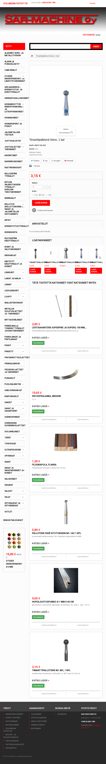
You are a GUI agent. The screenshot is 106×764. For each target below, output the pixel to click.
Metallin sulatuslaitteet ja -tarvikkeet (14, 311)
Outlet (8, 512)
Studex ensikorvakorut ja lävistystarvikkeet (15, 78)
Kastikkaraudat (13, 167)
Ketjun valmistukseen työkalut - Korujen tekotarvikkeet (13, 187)
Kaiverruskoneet (14, 161)
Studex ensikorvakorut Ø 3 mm (14, 564)
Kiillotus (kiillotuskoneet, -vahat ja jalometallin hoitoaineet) (14, 209)
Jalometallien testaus (12, 133)
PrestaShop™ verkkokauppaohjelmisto (20, 756)
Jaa (45, 161)
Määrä (34, 183)
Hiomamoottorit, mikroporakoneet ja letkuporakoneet (14, 108)
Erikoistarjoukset (13, 520)
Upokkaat (10, 456)
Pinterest (69, 161)
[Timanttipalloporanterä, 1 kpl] (81, 253)
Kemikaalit (10, 198)
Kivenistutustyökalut (17, 226)
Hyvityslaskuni (38, 718)
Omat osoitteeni (39, 721)
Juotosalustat (13, 141)
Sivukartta (10, 748)
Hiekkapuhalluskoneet (17, 98)
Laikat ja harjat (13, 278)
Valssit (8, 491)
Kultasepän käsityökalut (12, 239)
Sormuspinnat (12, 417)
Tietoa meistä (12, 741)
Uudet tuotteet (13, 718)
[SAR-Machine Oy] (51, 20)
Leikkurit (9, 272)
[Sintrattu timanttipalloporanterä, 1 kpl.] (66, 253)
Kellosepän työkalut (11, 174)
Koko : (35, 191)
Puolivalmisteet (13, 384)
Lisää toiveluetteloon (48, 351)
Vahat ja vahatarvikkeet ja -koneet (15, 470)
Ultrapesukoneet (14, 450)
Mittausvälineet (13, 320)
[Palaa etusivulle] (32, 56)
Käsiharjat (10, 255)
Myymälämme (12, 725)
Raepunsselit (12, 396)
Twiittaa (36, 161)
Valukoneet (11, 479)
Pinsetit (9, 351)
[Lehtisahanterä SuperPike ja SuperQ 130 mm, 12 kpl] (66, 306)
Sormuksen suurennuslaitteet (15, 424)
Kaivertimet (11, 155)
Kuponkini (36, 728)
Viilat (7, 497)
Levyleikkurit (12, 290)
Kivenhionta (11, 232)
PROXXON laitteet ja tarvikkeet (14, 371)
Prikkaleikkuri (12, 363)
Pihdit (8, 345)
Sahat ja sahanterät (11, 409)
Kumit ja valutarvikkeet (13, 248)
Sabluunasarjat (13, 390)
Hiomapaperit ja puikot (13, 125)
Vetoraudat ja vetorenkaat (12, 504)
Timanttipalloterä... (39, 262)
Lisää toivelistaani (45, 210)
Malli (31, 145)
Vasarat (9, 485)
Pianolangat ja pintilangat (13, 338)
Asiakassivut (70, 36)
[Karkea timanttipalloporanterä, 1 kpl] (96, 253)
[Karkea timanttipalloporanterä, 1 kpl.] (50, 253)
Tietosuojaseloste (14, 744)
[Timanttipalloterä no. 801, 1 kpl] (66, 649)
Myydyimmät (11, 721)
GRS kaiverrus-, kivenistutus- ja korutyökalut (13, 89)
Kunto (31, 149)
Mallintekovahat (14, 303)
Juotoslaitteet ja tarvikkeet (14, 148)
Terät (8, 438)
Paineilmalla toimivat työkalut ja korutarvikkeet (14, 328)
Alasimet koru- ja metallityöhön (14, 54)
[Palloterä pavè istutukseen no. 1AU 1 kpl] (66, 511)
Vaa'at (8, 462)
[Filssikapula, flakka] (66, 443)
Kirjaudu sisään (68, 33)
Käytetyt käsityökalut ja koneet (13, 263)
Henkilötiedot (38, 725)
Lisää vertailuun (83, 351)
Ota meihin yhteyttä (15, 3)
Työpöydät (10, 444)
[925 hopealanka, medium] (66, 374)
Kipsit (8, 220)
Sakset (8, 402)
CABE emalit (11, 70)
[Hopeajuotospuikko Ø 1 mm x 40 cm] (66, 580)
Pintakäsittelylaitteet (17, 357)
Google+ (56, 161)
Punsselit (10, 378)
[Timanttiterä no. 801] (35, 253)
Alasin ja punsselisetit (12, 62)
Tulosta (36, 166)
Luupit (8, 297)
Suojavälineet (12, 431)
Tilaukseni (36, 714)
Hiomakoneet (11, 118)
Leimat (8, 284)
